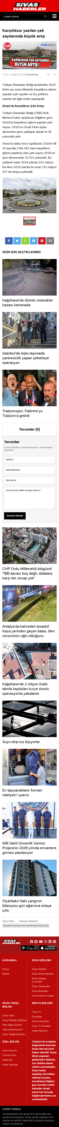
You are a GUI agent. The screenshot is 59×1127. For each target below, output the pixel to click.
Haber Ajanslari (40, 1030)
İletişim (6, 973)
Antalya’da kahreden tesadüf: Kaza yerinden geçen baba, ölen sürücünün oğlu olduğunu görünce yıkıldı (28, 633)
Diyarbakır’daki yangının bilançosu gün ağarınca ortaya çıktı (26, 906)
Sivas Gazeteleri (40, 1021)
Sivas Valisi (8, 1015)
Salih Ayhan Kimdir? (12, 1029)
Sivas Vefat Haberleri (42, 973)
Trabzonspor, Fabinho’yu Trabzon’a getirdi (22, 413)
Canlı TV (36, 1011)
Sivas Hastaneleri (41, 986)
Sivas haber (39, 1070)
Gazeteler (37, 1016)
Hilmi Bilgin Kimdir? (12, 1024)
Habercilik (7, 1059)
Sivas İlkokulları (40, 991)
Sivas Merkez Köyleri (43, 995)
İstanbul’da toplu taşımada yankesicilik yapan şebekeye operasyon (25, 358)
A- (54, 74)
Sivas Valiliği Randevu (13, 1034)
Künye (5, 969)
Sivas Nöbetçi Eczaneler (39, 980)
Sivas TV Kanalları (41, 1026)
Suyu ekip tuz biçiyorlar (21, 741)
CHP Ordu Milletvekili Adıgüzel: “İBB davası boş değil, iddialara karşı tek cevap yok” (27, 573)
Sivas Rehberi (39, 969)
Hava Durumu (9, 1050)
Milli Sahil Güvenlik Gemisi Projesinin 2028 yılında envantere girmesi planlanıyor (29, 848)
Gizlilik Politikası (11, 1109)
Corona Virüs (9, 1055)
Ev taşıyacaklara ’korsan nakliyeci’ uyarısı (22, 792)
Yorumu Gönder (14, 515)
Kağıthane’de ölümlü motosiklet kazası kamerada (27, 302)
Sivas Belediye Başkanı (14, 1020)
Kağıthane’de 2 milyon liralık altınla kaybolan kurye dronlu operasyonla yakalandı (25, 689)
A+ (48, 74)
